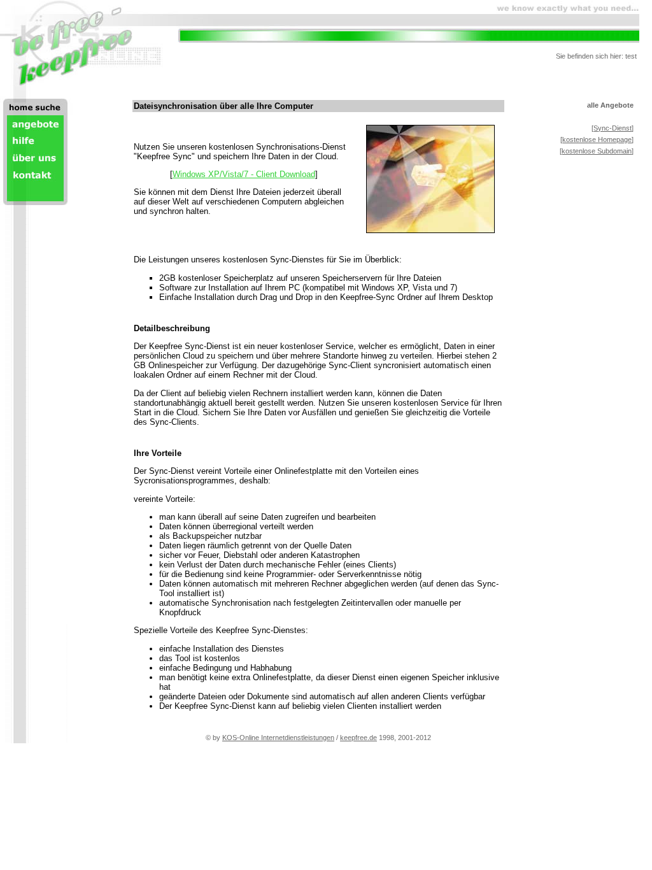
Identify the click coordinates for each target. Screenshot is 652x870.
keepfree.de (358, 737)
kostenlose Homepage (597, 139)
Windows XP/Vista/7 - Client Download (244, 174)
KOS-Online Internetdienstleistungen (278, 737)
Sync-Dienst (612, 128)
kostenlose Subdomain (597, 151)
